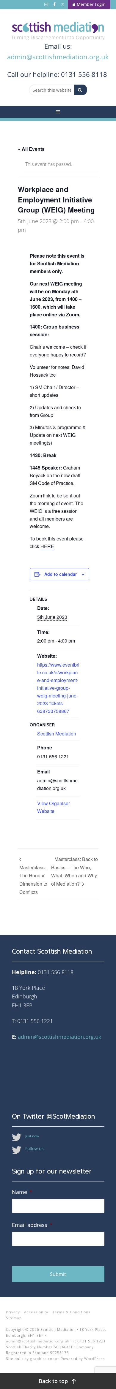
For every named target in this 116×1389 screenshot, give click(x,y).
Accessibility (36, 1312)
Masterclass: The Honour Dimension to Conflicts (33, 879)
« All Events (31, 148)
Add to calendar (60, 574)
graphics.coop (43, 1358)
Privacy (13, 1312)
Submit (58, 1274)
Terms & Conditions (71, 1312)
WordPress (94, 1358)
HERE (47, 546)
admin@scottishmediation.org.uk (58, 56)
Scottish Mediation (58, 27)
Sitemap (14, 1317)
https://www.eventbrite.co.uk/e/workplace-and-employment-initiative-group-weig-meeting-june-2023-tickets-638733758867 (58, 687)
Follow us (34, 1148)
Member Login (91, 4)
